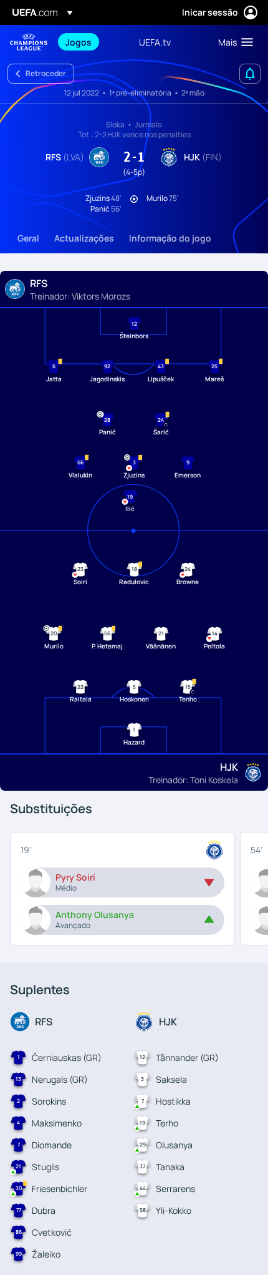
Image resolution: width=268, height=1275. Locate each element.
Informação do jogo (170, 238)
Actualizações (84, 238)
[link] (78, 41)
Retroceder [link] (46, 73)
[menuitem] (91, 41)
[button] (233, 41)
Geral (28, 238)
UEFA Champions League (28, 42)
